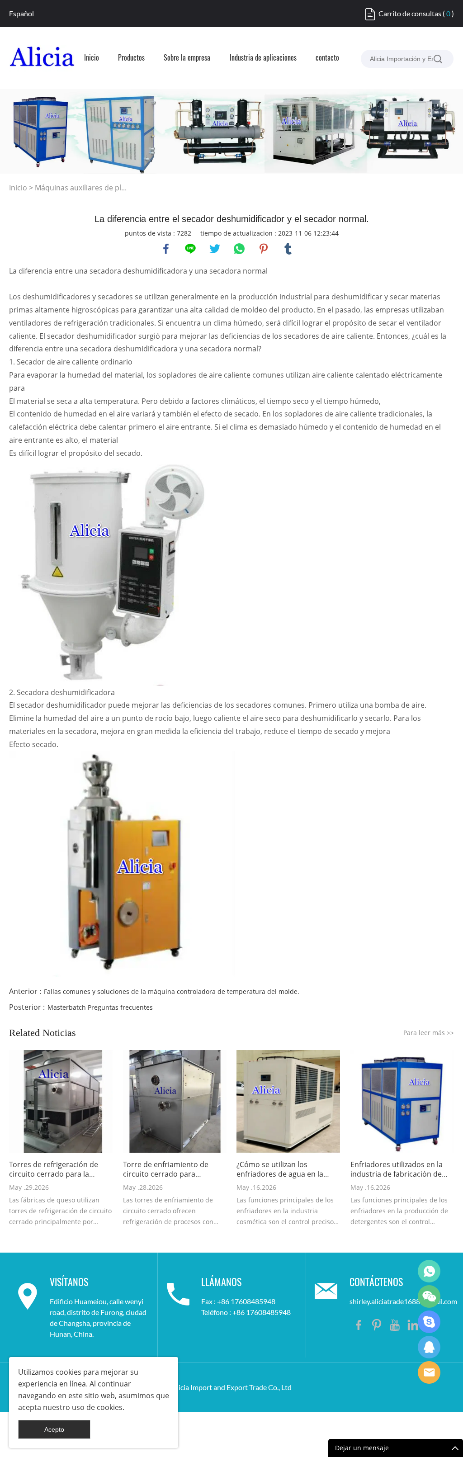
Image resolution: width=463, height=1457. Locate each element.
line (190, 248)
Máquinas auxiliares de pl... (81, 188)
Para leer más (428, 1032)
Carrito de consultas (409, 13)
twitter (215, 248)
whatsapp (239, 248)
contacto (327, 58)
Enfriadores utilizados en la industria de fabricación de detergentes (396, 1169)
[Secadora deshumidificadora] (122, 863)
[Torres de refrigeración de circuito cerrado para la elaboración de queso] (61, 1102)
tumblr (288, 248)
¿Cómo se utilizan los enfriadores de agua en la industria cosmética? (279, 1169)
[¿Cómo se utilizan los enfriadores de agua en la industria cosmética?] (288, 1102)
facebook (166, 248)
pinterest (263, 248)
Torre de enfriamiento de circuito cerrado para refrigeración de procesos (167, 1169)
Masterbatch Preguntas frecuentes (100, 1007)
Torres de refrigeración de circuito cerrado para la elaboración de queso (53, 1169)
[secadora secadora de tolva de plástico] (110, 572)
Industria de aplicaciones (263, 58)
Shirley (429, 1347)
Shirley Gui (429, 1271)
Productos (131, 58)
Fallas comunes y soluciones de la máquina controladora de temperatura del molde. (171, 991)
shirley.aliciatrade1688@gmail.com (403, 1301)
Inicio (91, 58)
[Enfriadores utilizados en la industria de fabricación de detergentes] (402, 1102)
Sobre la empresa (187, 58)
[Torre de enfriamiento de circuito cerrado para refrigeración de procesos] (175, 1102)
